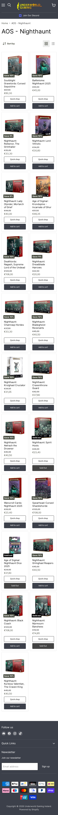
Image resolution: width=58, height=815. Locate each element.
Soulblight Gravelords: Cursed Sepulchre (14, 83)
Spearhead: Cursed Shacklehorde (43, 504)
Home (5, 23)
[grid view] (46, 43)
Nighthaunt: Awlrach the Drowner (10, 445)
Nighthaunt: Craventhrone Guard (39, 385)
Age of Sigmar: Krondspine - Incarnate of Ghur (41, 204)
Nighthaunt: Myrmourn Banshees (38, 623)
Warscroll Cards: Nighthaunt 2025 (13, 504)
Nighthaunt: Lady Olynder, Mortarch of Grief (14, 204)
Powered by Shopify (29, 809)
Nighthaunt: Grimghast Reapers (42, 562)
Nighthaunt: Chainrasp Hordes (14, 323)
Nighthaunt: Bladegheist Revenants (38, 324)
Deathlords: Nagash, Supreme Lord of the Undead (14, 264)
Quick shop (15, 99)
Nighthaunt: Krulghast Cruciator (14, 384)
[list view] (53, 43)
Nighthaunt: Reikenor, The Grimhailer (11, 143)
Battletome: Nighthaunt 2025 (41, 82)
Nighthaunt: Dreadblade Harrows (38, 264)
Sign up (46, 766)
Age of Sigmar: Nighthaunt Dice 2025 (13, 563)
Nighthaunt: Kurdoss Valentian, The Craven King (14, 683)
